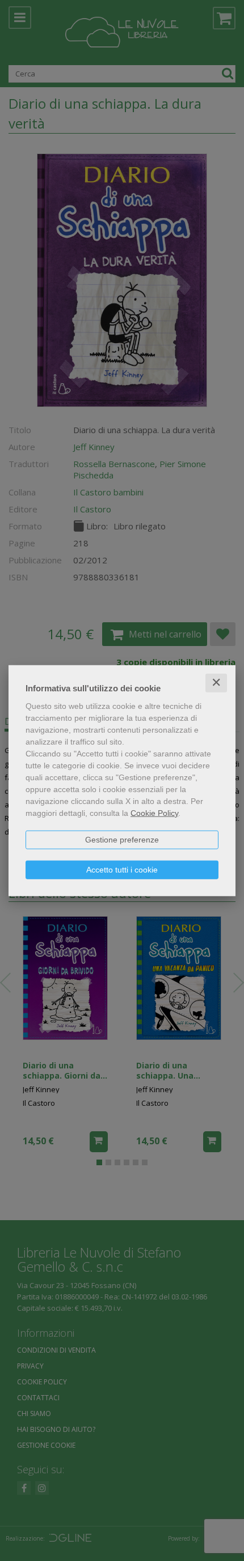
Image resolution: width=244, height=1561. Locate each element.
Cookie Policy (154, 813)
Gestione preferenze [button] (122, 839)
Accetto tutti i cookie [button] (122, 869)
